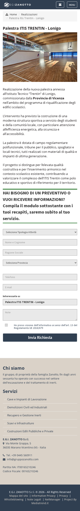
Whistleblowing (13, 499)
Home (13, 14)
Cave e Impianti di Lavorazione (27, 399)
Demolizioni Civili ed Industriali (27, 407)
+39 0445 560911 (22, 455)
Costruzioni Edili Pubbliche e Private (30, 431)
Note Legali (34, 499)
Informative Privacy (43, 495)
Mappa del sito (18, 495)
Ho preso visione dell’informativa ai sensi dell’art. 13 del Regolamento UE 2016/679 (45, 326)
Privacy (63, 495)
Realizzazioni (29, 14)
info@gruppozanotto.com (23, 459)
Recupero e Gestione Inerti (24, 415)
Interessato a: (11, 296)
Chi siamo (14, 368)
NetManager (52, 499)
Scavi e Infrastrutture (20, 423)
